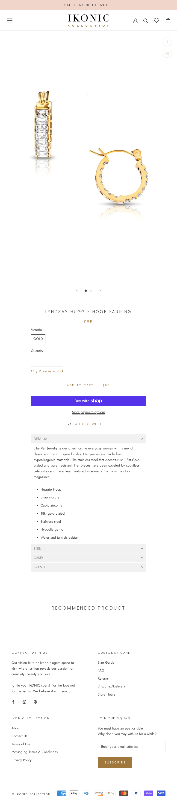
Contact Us (19, 736)
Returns (103, 678)
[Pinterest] (35, 702)
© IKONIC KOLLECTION (31, 794)
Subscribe (115, 762)
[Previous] (76, 291)
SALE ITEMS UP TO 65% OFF (88, 5)
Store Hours (106, 694)
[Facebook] (13, 702)
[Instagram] (24, 702)
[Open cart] (168, 20)
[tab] (88, 438)
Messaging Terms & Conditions (35, 751)
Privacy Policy (22, 760)
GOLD (38, 338)
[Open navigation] (9, 20)
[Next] (100, 291)
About (16, 728)
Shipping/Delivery (111, 686)
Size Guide (106, 662)
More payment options (88, 412)
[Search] (145, 20)
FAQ (101, 670)
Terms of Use (21, 744)
